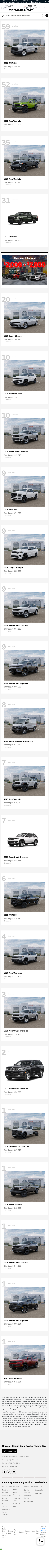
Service (28, 1482)
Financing (18, 1482)
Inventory (7, 1482)
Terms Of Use (16, 1532)
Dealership (41, 1482)
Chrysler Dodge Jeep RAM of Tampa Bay (4, 1532)
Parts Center (28, 1501)
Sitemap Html (27, 1532)
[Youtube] (14, 1471)
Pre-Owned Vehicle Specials (6, 1512)
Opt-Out (37, 1532)
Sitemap (21, 1532)
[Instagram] (9, 1471)
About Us (38, 1487)
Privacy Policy (10, 1532)
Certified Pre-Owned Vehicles (7, 1498)
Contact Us (11, 1451)
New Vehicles (7, 1487)
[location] (45, 2)
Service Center (29, 1487)
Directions (38, 1493)
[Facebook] (4, 1471)
